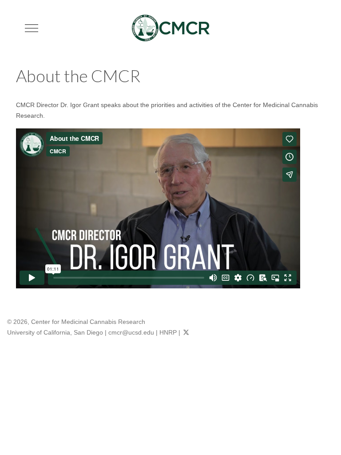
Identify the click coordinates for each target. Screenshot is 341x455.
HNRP (168, 332)
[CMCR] (171, 28)
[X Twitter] (186, 332)
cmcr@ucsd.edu (131, 332)
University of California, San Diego (55, 332)
